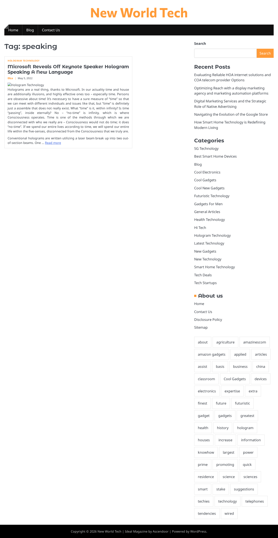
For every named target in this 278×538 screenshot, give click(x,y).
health (203, 427)
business (240, 366)
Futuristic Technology (211, 195)
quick (247, 464)
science (229, 476)
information (251, 440)
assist (202, 366)
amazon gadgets (211, 354)
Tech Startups (205, 282)
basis (220, 366)
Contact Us (51, 30)
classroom (206, 378)
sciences (250, 476)
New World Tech (139, 12)
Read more (53, 143)
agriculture (225, 342)
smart (203, 489)
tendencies (207, 513)
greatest (247, 415)
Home (13, 30)
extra (253, 391)
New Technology (207, 259)
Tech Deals (203, 275)
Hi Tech (200, 227)
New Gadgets (205, 251)
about (203, 342)
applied (240, 354)
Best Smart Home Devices (215, 156)
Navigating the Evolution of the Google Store (231, 114)
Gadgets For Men (208, 204)
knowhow (206, 452)
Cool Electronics (207, 172)
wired (229, 513)
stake (220, 489)
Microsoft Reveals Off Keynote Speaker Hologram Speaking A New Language (68, 69)
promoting (225, 464)
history (222, 427)
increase (225, 440)
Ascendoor (161, 531)
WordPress (198, 531)
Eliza (10, 78)
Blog (30, 30)
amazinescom (254, 342)
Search (200, 43)
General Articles (207, 211)
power (248, 452)
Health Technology (209, 219)
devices (261, 378)
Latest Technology (209, 243)
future (221, 403)
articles (261, 354)
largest (228, 452)
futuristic (242, 403)
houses (204, 440)
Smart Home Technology (214, 267)
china (260, 366)
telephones (254, 501)
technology (227, 501)
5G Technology (206, 148)
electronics (207, 391)
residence (206, 476)
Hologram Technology (24, 61)
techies (204, 501)
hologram (245, 427)
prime (203, 464)
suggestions (244, 489)
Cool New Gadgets (209, 188)
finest (202, 403)
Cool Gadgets (205, 180)
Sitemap (201, 327)
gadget (204, 415)
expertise (232, 391)
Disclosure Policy (208, 319)
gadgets (225, 415)
